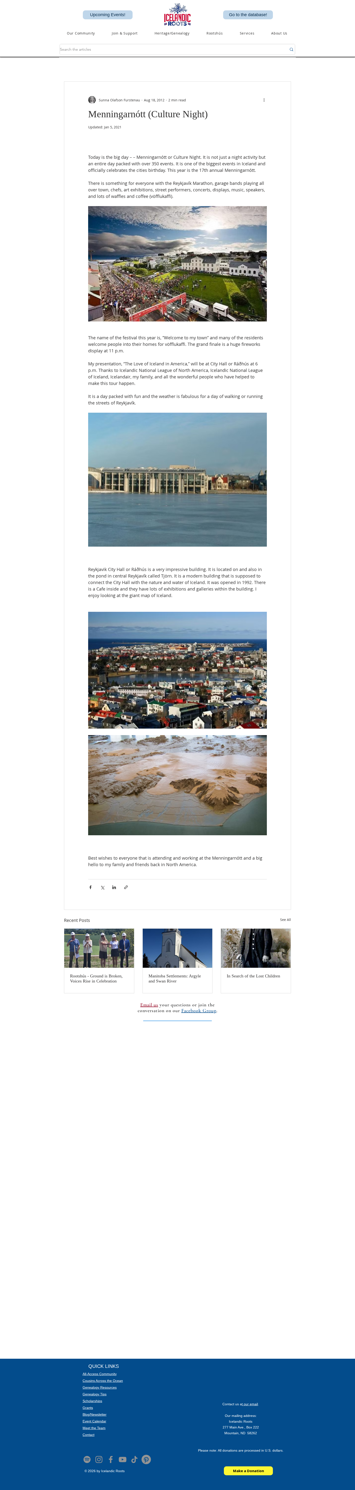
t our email (250, 1404)
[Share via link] (126, 887)
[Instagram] (99, 1459)
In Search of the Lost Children (253, 976)
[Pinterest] (146, 1459)
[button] (172, 33)
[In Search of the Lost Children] (256, 948)
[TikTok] (134, 1459)
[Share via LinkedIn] (114, 887)
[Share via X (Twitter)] (102, 887)
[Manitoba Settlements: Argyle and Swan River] (178, 948)
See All (285, 919)
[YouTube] (122, 1459)
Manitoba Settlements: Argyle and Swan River (175, 978)
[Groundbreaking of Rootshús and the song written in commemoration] (99, 948)
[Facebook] (110, 1459)
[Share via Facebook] (90, 887)
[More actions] (264, 100)
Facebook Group (198, 1011)
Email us (149, 1005)
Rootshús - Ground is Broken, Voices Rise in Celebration (96, 978)
